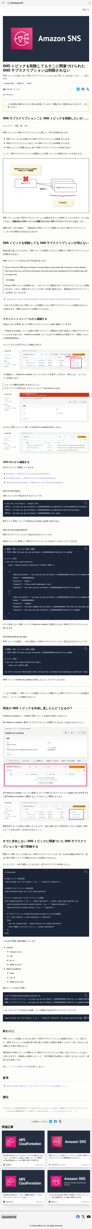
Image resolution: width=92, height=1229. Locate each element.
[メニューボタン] (3, 3)
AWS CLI (21, 83)
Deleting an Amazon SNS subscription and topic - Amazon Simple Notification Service (42, 299)
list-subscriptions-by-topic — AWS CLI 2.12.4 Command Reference (34, 482)
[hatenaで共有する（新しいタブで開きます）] (78, 89)
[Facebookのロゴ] (78, 1216)
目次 (84, 9)
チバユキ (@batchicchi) (19, 1066)
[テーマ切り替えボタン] (89, 2)
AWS (29, 83)
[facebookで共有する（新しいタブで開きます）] (82, 89)
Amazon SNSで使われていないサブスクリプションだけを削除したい (36, 1086)
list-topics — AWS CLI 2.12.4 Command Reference (27, 473)
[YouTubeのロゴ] (89, 1216)
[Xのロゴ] (83, 1216)
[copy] (85, 502)
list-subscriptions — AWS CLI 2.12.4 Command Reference (31, 478)
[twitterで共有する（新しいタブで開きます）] (87, 89)
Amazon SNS (9, 83)
